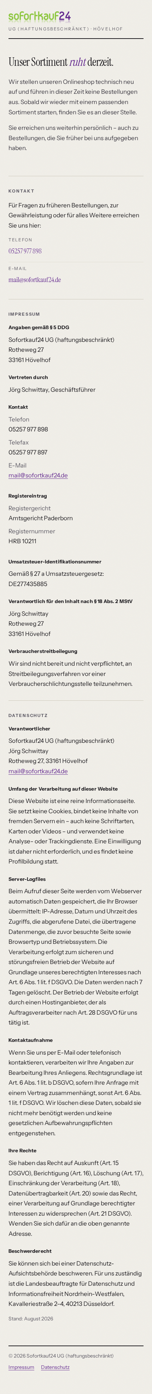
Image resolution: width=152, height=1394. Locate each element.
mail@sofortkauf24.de (34, 279)
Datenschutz (55, 1367)
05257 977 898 (25, 251)
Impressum (21, 1367)
